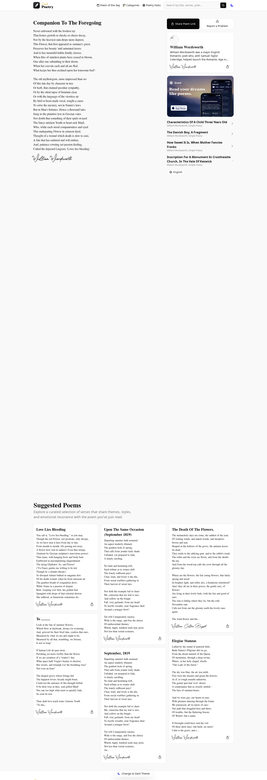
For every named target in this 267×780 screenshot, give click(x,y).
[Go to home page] (43, 5)
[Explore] (223, 5)
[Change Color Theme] (232, 5)
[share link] (227, 66)
